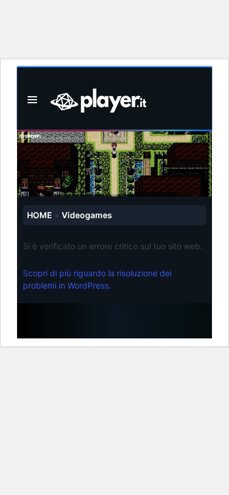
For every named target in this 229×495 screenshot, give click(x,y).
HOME (39, 215)
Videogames (87, 215)
